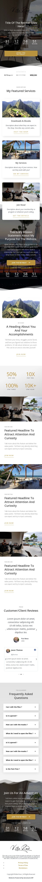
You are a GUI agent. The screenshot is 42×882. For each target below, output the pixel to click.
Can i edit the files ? (14, 707)
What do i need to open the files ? (19, 733)
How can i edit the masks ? (17, 725)
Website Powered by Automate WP (21, 878)
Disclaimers (23, 868)
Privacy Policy (23, 863)
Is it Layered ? (11, 716)
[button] (4, 307)
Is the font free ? (13, 769)
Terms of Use (23, 865)
